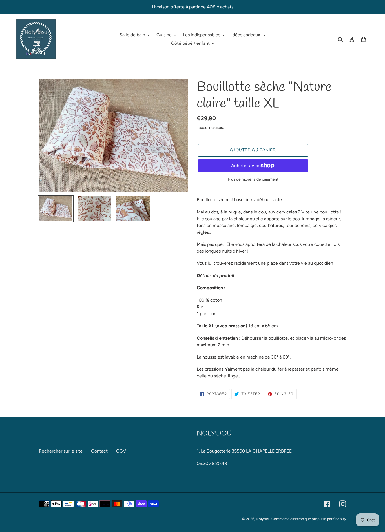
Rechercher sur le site (61, 451)
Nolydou (263, 519)
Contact (99, 451)
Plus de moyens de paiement (253, 179)
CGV (121, 451)
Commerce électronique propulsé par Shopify (308, 519)
